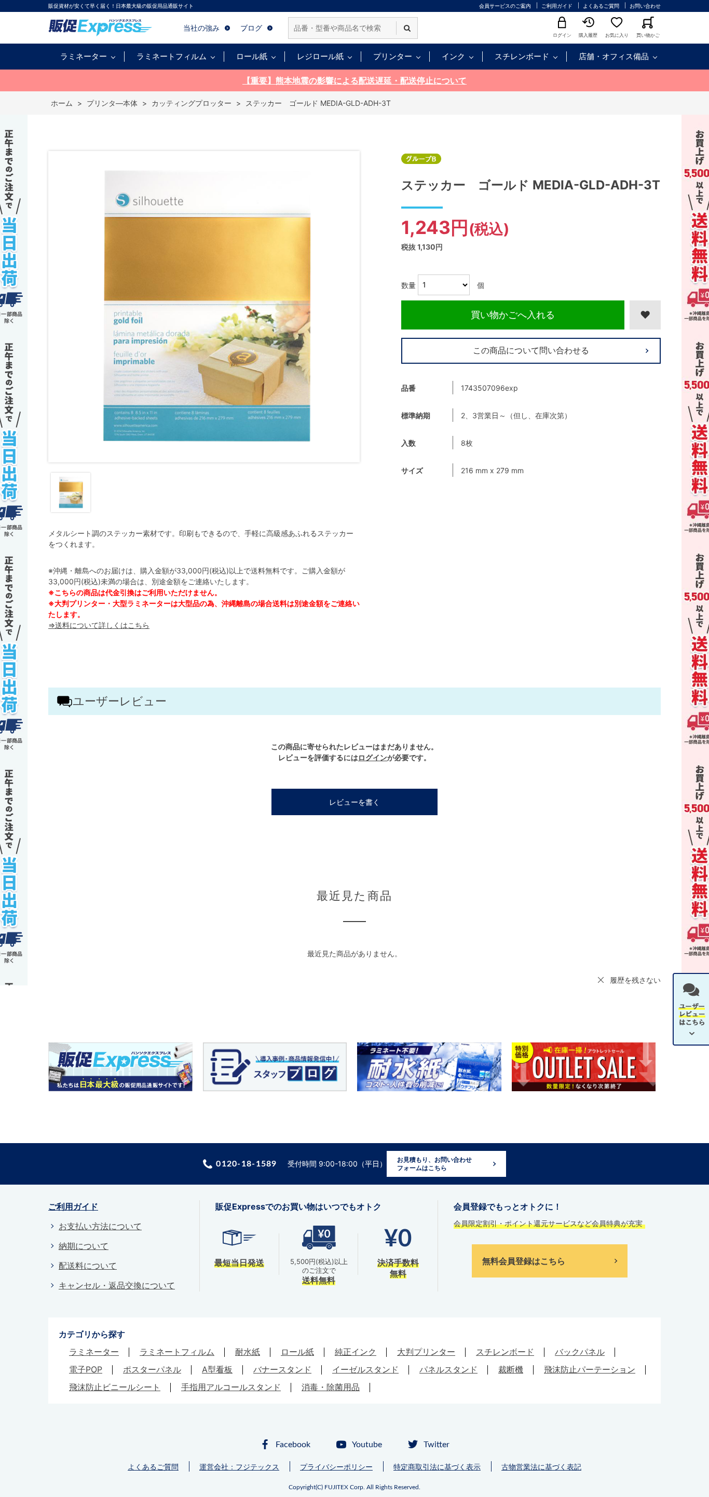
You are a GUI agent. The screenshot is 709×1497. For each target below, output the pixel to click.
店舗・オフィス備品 (614, 56)
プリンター (392, 56)
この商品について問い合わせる (531, 350)
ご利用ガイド (556, 6)
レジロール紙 (320, 56)
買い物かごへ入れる (513, 314)
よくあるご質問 (601, 6)
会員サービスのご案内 (505, 6)
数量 (408, 284)
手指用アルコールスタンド (231, 1387)
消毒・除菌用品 (331, 1387)
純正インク (355, 1352)
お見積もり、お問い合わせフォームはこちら (434, 1164)
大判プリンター (426, 1352)
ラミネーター (83, 56)
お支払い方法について (100, 1226)
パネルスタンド (448, 1369)
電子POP (85, 1369)
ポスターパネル (152, 1369)
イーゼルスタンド (365, 1369)
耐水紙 (247, 1352)
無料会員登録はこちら (523, 1261)
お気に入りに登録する (645, 314)
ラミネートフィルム (172, 56)
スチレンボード (522, 56)
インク (453, 56)
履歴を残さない (635, 980)
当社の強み (201, 27)
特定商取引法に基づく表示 (437, 1466)
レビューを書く (354, 802)
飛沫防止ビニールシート (114, 1387)
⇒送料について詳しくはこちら (98, 625)
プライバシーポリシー (336, 1466)
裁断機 (510, 1369)
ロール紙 (251, 56)
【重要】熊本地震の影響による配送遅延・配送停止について (354, 80)
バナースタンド (282, 1369)
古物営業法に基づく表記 (541, 1466)
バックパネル (580, 1352)
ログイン (372, 757)
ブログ (251, 27)
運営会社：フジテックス (239, 1466)
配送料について (88, 1265)
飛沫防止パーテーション (589, 1369)
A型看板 (217, 1369)
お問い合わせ (645, 6)
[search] (407, 28)
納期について (83, 1246)
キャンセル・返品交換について (117, 1285)
